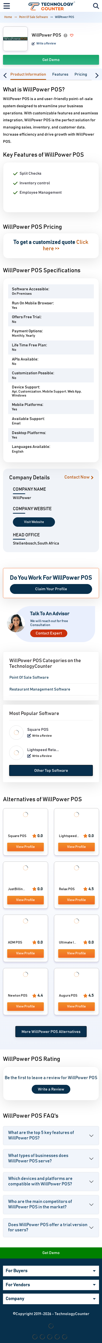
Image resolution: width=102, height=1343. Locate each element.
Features (60, 74)
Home (8, 17)
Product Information (28, 74)
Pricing (81, 74)
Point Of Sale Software (33, 17)
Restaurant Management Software (39, 689)
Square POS (38, 730)
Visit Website (34, 522)
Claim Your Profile (51, 589)
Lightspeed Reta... (43, 750)
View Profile (25, 847)
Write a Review (46, 43)
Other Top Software (51, 771)
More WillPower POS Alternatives (51, 1032)
